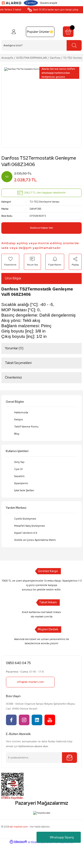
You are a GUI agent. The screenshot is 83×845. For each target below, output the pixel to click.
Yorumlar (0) (14, 348)
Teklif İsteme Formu (26, 426)
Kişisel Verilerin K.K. (26, 533)
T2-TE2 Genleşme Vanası (44, 201)
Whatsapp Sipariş (62, 837)
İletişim (18, 419)
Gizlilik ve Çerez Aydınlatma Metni (35, 540)
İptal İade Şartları (24, 490)
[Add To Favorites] (10, 262)
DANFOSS (35, 208)
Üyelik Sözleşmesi (25, 518)
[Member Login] (14, 32)
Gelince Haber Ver (41, 228)
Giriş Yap (19, 462)
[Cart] (68, 31)
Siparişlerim (21, 483)
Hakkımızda (21, 412)
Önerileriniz (13, 377)
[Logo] (11, 2)
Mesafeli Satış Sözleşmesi (29, 526)
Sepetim (19, 476)
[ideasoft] (18, 842)
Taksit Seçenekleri (18, 363)
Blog (16, 433)
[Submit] (69, 757)
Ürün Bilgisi (13, 278)
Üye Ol (18, 469)
